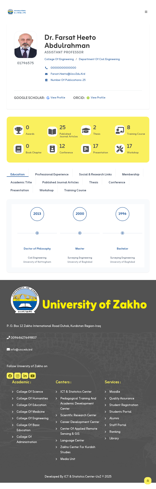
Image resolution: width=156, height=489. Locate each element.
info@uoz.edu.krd (21, 349)
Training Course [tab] (75, 190)
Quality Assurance (121, 398)
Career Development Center (79, 422)
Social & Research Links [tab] (95, 174)
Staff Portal (117, 425)
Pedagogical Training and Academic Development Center (78, 403)
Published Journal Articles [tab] (60, 182)
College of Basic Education (28, 428)
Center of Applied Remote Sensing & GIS (78, 431)
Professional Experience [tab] (52, 174)
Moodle (114, 392)
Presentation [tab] (20, 190)
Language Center (72, 440)
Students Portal (120, 412)
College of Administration (27, 439)
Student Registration (123, 405)
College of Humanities (32, 398)
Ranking (114, 432)
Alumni (114, 418)
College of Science (30, 392)
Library (114, 438)
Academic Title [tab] (21, 182)
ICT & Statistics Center (76, 392)
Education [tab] (18, 174)
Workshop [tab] (46, 190)
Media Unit (67, 459)
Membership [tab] (130, 174)
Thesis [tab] (93, 182)
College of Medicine (31, 412)
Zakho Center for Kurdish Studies (77, 450)
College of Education (31, 405)
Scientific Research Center (78, 415)
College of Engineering (32, 418)
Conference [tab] (117, 182)
